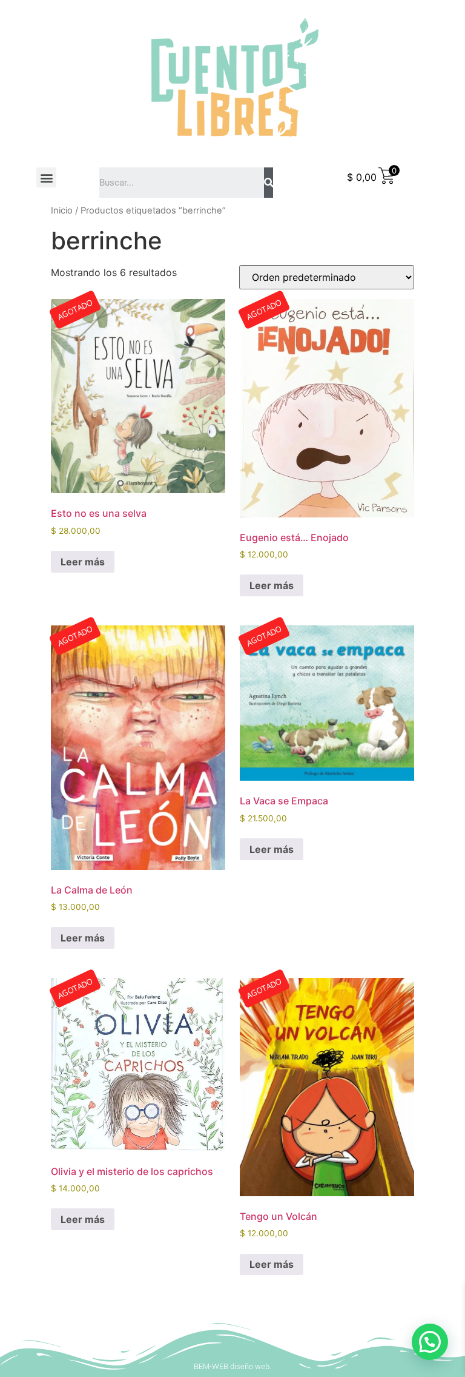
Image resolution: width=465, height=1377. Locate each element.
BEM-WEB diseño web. (232, 1366)
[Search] (268, 182)
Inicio (62, 210)
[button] (46, 177)
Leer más (83, 562)
